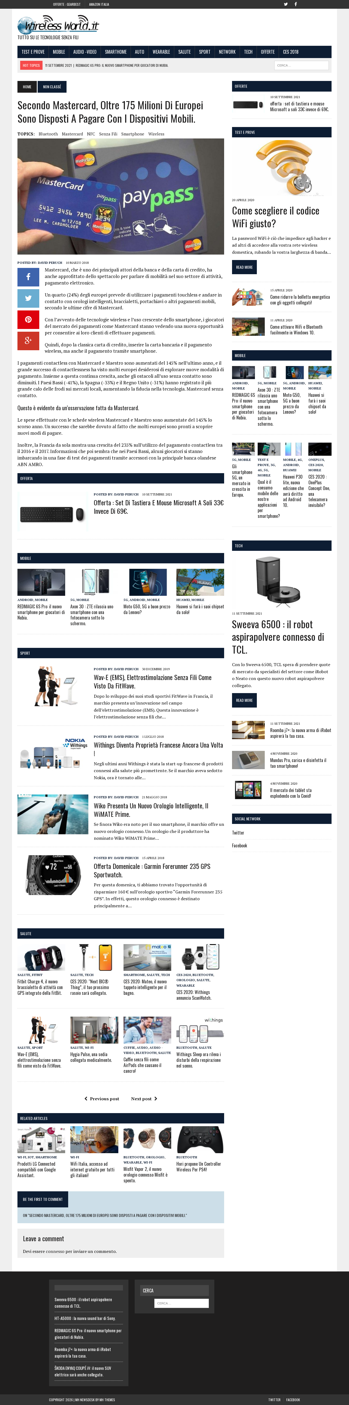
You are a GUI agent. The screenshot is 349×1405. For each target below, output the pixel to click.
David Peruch (50, 263)
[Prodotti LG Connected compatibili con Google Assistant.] (41, 1149)
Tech (248, 52)
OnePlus (316, 460)
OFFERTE (241, 86)
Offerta (26, 478)
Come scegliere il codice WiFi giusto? (276, 216)
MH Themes (107, 1399)
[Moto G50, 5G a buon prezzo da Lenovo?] (147, 592)
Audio (142, 1048)
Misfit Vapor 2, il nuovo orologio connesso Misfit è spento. (145, 1175)
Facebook (239, 845)
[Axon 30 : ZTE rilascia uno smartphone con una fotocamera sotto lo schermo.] (94, 592)
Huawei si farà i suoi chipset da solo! (200, 609)
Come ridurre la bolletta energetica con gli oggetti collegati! (300, 300)
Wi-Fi (89, 1048)
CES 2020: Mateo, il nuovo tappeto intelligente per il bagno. (145, 987)
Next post (141, 1099)
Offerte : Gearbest (67, 4)
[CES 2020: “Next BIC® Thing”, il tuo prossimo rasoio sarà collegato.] (94, 967)
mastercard (72, 134)
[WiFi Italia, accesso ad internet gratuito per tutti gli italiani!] (94, 1149)
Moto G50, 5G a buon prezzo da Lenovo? (147, 609)
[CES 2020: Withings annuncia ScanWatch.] (200, 967)
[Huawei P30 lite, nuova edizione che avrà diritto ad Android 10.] (294, 452)
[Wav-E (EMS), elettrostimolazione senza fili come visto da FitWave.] (52, 703)
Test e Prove (33, 52)
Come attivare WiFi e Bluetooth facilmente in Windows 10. (296, 330)
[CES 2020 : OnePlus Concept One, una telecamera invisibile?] (319, 452)
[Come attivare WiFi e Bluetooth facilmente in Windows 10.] (248, 332)
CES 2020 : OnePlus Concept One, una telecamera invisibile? (319, 490)
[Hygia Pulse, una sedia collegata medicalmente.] (94, 1040)
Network (227, 52)
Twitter (238, 832)
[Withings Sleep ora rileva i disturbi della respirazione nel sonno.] (200, 1040)
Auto (139, 52)
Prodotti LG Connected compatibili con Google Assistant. (36, 1170)
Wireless (156, 134)
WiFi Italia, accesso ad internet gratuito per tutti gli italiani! (92, 1170)
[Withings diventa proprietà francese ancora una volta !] (52, 770)
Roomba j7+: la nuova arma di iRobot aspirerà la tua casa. (300, 733)
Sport (204, 52)
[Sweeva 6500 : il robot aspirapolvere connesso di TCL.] (282, 606)
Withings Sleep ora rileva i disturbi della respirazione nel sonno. (198, 1060)
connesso (55, 1251)
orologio (185, 980)
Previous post (104, 1099)
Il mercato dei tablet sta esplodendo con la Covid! (291, 793)
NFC (91, 134)
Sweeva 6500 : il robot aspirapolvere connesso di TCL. (278, 637)
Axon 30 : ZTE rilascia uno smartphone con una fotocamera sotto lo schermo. (91, 615)
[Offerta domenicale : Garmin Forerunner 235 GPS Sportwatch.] (52, 891)
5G (72, 600)
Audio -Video (85, 52)
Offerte (268, 52)
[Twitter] (285, 4)
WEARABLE (161, 52)
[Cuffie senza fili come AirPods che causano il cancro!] (147, 1040)
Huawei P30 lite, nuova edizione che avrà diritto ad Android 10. (293, 490)
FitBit (37, 975)
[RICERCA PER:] (301, 64)
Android (25, 600)
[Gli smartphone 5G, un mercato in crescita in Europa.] (243, 452)
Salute (184, 52)
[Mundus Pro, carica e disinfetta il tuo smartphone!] (248, 765)
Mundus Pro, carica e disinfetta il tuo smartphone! (298, 763)
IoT (31, 1157)
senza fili (108, 134)
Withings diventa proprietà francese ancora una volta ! (158, 749)
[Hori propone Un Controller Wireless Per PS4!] (200, 1149)
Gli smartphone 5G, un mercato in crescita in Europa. (242, 480)
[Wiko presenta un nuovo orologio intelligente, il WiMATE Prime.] (52, 831)
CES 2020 (183, 975)
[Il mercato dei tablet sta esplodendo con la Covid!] (248, 795)
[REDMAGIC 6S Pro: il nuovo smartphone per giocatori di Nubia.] (41, 592)
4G (260, 470)
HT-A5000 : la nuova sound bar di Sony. (85, 1318)
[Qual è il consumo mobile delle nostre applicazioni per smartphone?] (269, 452)
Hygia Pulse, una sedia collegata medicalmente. (91, 1057)
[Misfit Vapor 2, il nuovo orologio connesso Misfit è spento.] (147, 1149)
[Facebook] (295, 4)
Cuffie (129, 1048)
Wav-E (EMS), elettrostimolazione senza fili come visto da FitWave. (153, 681)
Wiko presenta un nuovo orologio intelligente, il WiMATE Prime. (151, 809)
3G (272, 465)
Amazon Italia (99, 4)
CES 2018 (291, 52)
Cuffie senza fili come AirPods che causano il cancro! (142, 1065)
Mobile (59, 52)
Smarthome (116, 52)
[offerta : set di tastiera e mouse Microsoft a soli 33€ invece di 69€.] (52, 528)
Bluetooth (48, 134)
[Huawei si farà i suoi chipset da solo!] (200, 592)
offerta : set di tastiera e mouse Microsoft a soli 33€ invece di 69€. (159, 506)
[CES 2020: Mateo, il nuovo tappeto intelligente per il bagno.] (147, 967)
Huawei (183, 600)
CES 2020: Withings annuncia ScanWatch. (193, 995)
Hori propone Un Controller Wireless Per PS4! (198, 1167)
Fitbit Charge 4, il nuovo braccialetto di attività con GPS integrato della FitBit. (40, 987)
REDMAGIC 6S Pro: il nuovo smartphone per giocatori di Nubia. (41, 612)
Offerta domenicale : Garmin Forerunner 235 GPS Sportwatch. (152, 870)
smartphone (132, 134)
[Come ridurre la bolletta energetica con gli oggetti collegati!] (248, 302)
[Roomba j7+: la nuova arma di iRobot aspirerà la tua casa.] (248, 735)
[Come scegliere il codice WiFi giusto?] (282, 192)
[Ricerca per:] (181, 1303)
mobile (25, 558)
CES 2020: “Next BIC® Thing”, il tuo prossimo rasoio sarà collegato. (89, 987)
